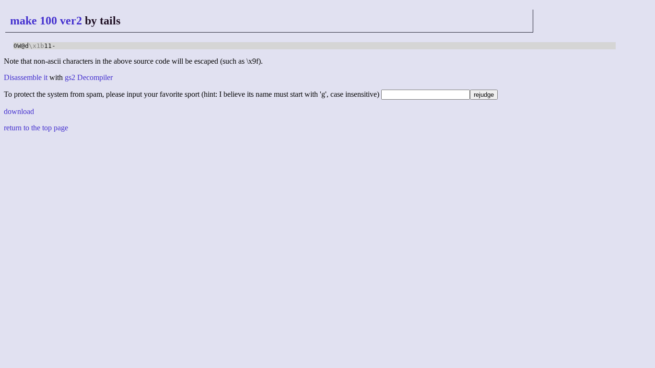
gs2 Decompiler (89, 77)
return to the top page (36, 128)
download (19, 111)
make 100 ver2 (46, 20)
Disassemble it (25, 77)
